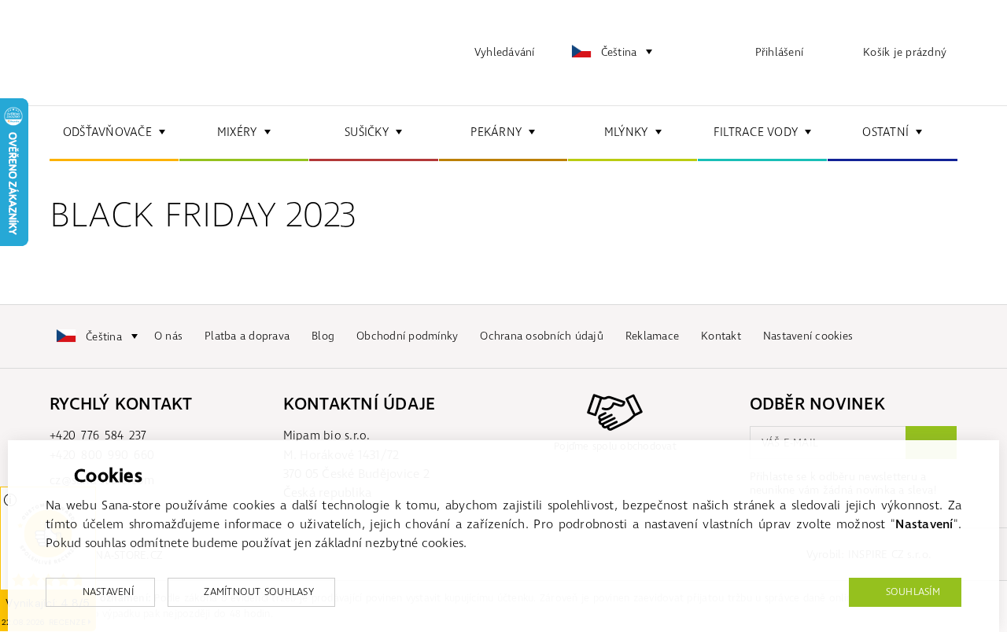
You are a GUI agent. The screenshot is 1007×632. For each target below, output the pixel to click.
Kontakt (721, 336)
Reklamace (652, 336)
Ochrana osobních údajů (541, 336)
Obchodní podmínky (407, 336)
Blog (323, 336)
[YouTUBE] (936, 336)
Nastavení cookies (808, 336)
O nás (168, 336)
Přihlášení (779, 52)
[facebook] (893, 336)
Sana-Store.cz (128, 53)
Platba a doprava (247, 336)
